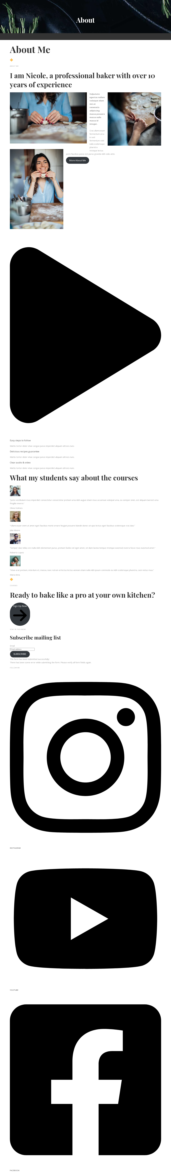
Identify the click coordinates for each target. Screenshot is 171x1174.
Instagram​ (15, 848)
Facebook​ (15, 1170)
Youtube (14, 990)
